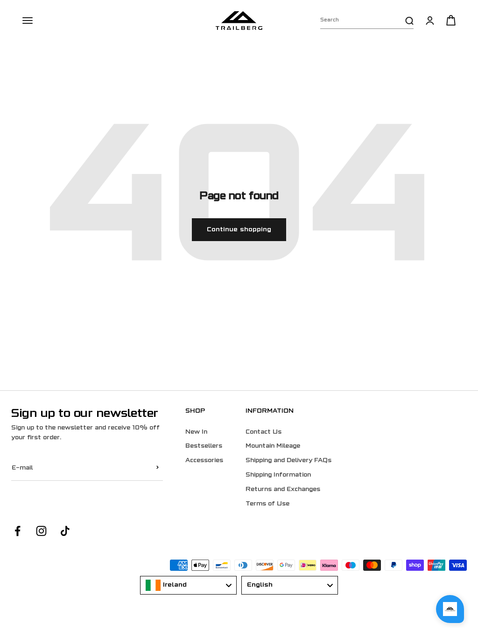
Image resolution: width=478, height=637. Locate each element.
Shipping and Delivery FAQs (288, 460)
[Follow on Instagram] (41, 531)
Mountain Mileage (273, 446)
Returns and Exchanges (283, 489)
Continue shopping (239, 229)
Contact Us (263, 432)
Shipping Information (278, 475)
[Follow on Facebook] (17, 531)
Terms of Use (267, 504)
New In (196, 432)
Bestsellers (203, 446)
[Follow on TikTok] (65, 531)
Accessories (204, 460)
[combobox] (188, 585)
